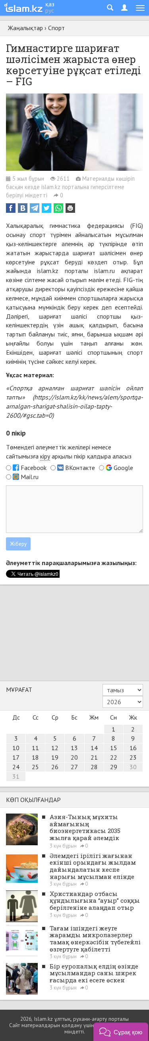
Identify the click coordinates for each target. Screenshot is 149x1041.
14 (94, 748)
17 (15, 757)
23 (133, 757)
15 (113, 748)
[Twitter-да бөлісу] (46, 208)
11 (35, 748)
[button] (120, 1031)
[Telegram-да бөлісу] (34, 208)
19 (54, 757)
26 (54, 767)
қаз (49, 4)
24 (15, 767)
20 (74, 757)
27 (74, 767)
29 (113, 767)
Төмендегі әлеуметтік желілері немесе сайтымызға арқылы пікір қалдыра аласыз (69, 451)
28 (94, 767)
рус (49, 10)
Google (123, 467)
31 (15, 776)
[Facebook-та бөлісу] (10, 208)
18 (35, 757)
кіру (45, 456)
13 (74, 748)
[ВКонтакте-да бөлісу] (22, 208)
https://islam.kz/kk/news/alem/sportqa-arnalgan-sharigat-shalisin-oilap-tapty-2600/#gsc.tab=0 (74, 406)
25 (35, 767)
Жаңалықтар (25, 28)
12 (54, 748)
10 (15, 748)
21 (94, 757)
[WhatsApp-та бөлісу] (58, 208)
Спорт (56, 28)
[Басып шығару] (70, 208)
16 (133, 748)
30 (133, 767)
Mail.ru (30, 477)
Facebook (33, 467)
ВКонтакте (80, 467)
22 (113, 757)
